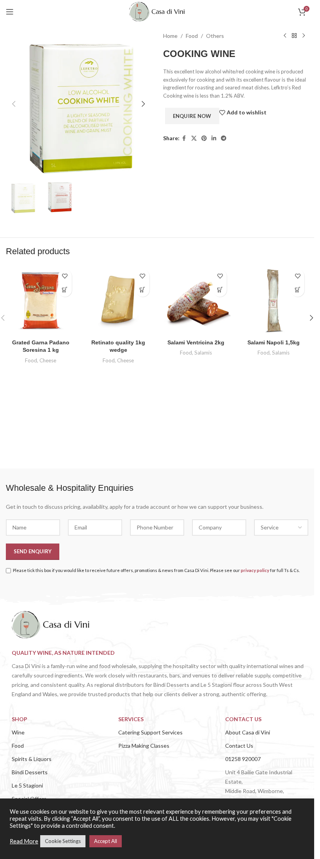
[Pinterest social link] (204, 138)
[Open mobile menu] (10, 12)
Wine (18, 732)
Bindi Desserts (30, 772)
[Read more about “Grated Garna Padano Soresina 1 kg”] (65, 290)
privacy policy (255, 570)
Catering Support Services (150, 732)
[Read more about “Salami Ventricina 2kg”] (220, 290)
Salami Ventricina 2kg (195, 342)
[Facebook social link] (184, 138)
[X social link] (194, 138)
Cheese (47, 360)
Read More (24, 841)
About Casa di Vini (247, 732)
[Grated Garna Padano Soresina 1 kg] (41, 300)
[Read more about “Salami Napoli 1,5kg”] (297, 290)
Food (192, 35)
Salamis (203, 352)
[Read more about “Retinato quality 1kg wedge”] (142, 290)
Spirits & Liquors (32, 759)
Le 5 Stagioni (27, 785)
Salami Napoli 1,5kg (273, 342)
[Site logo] (157, 11)
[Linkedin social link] (214, 138)
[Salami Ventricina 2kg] (196, 300)
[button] (13, 104)
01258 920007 (243, 759)
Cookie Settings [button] (63, 841)
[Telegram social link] (224, 138)
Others (215, 35)
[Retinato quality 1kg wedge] (118, 300)
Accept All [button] (105, 841)
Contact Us (239, 745)
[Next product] (303, 36)
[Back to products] (294, 36)
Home (170, 35)
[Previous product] (285, 36)
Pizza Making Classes (143, 745)
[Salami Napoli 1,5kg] (273, 300)
